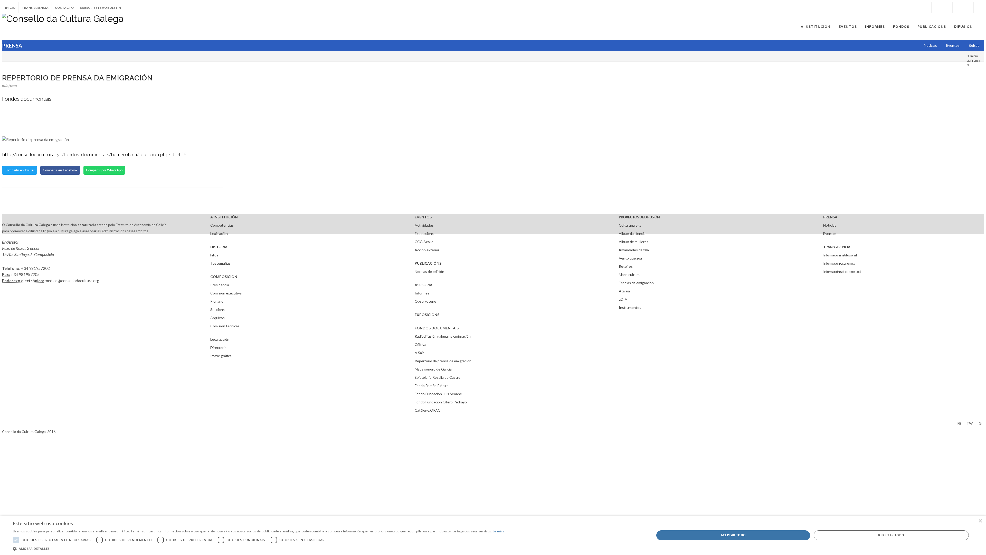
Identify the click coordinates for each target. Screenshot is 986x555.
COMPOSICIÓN (223, 276)
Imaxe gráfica (221, 356)
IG (980, 423)
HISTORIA (218, 247)
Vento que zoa (630, 258)
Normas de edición (429, 271)
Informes (422, 293)
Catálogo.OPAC (427, 410)
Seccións (217, 309)
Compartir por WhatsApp (104, 170)
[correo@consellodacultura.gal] (979, 7)
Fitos (214, 255)
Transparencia (35, 8)
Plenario (216, 301)
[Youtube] (958, 7)
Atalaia (624, 291)
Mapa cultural (629, 274)
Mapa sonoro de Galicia (433, 369)
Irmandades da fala (634, 250)
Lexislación (219, 233)
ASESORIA (423, 285)
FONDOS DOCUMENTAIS (437, 328)
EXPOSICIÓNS (427, 314)
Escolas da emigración (636, 283)
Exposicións (424, 233)
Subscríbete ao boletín (100, 8)
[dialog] (493, 535)
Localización (219, 339)
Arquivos (217, 318)
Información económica (839, 263)
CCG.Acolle (424, 241)
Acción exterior (427, 250)
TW (969, 423)
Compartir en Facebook (60, 170)
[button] (258, 548)
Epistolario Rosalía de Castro (437, 377)
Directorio (218, 347)
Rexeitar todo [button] (891, 535)
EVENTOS (423, 217)
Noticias (829, 225)
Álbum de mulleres (633, 241)
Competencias (222, 225)
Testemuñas (220, 263)
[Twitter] (937, 7)
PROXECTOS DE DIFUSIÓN (639, 217)
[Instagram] (916, 7)
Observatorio (425, 301)
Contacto (64, 8)
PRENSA (830, 217)
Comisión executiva (226, 293)
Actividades (424, 225)
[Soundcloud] (947, 7)
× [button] (980, 521)
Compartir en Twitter (19, 170)
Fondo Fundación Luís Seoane (438, 394)
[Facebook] (926, 7)
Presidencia (219, 285)
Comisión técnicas (225, 326)
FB (959, 423)
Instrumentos (630, 307)
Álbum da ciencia (632, 233)
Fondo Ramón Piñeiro (432, 385)
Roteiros (626, 266)
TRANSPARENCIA (836, 247)
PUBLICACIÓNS (428, 263)
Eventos (830, 233)
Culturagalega (630, 225)
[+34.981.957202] (968, 7)
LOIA (623, 299)
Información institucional (840, 255)
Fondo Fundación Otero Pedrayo (441, 402)
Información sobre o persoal (842, 271)
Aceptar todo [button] (733, 535)
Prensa (975, 60)
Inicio (10, 8)
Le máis (498, 531)
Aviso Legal (11, 422)
